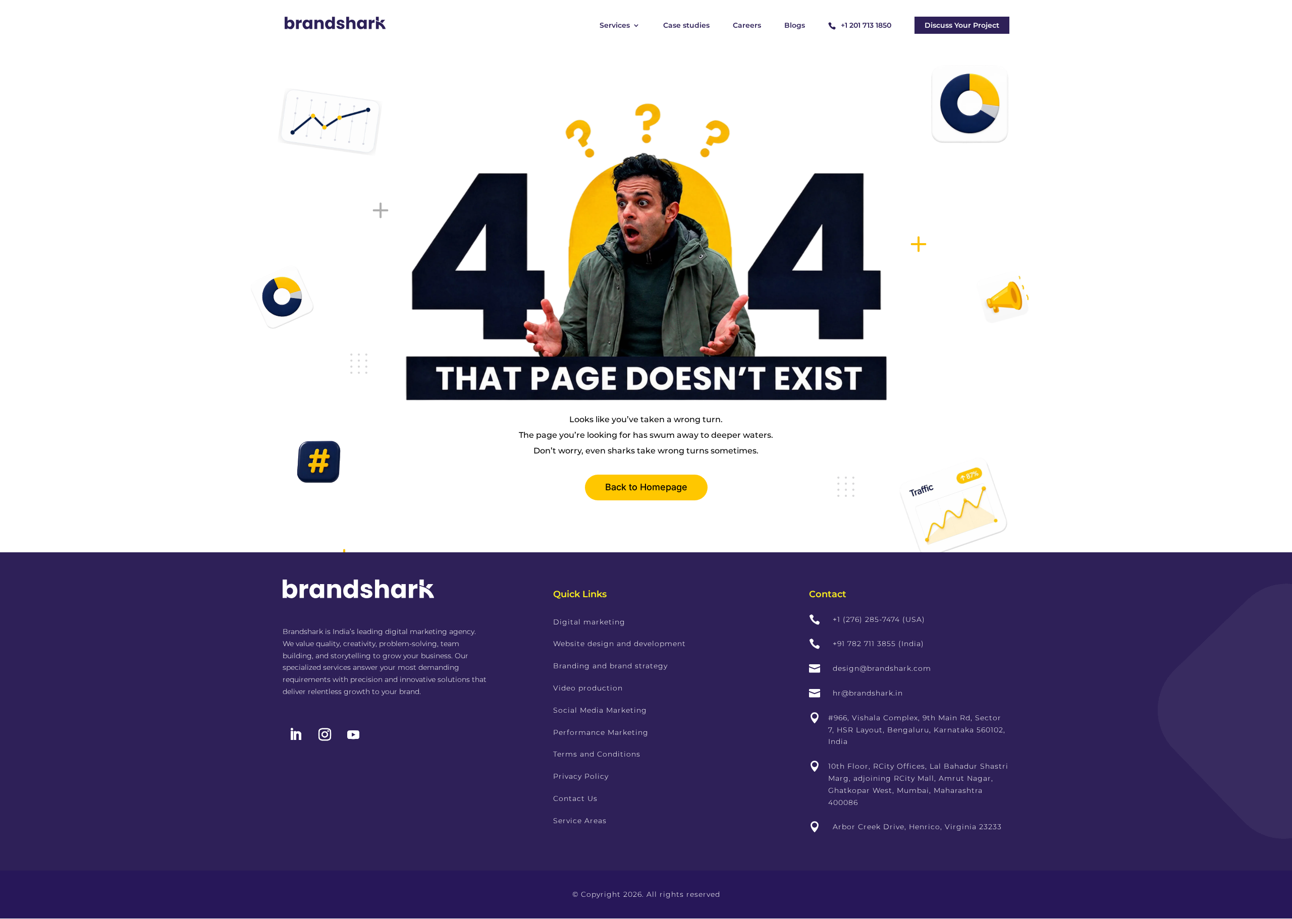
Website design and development (619, 643)
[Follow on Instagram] (324, 735)
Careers (747, 26)
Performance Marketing (601, 732)
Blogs (794, 26)
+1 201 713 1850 (866, 25)
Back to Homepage (646, 487)
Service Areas (580, 820)
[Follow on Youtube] (353, 735)
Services (615, 26)
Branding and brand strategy (610, 665)
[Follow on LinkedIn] (295, 735)
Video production (588, 688)
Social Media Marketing (600, 710)
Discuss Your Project (962, 25)
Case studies (686, 26)
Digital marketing (589, 621)
